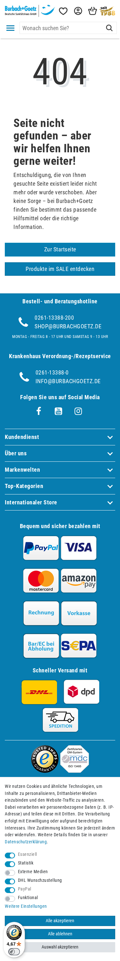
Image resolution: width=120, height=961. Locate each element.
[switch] (14, 951)
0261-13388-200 (54, 317)
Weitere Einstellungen (26, 906)
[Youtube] (58, 411)
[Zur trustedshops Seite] (45, 770)
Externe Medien (33, 871)
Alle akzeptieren (60, 920)
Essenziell (27, 854)
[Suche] (109, 28)
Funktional (28, 897)
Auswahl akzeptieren (60, 947)
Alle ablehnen (60, 934)
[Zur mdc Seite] (74, 770)
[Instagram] (78, 411)
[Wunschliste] (62, 11)
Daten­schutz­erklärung (26, 842)
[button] (77, 11)
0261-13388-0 (52, 372)
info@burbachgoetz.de (68, 381)
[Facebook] (38, 411)
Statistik (26, 863)
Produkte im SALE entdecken (60, 269)
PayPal (24, 889)
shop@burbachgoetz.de (68, 326)
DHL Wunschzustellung (40, 880)
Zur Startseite (60, 249)
